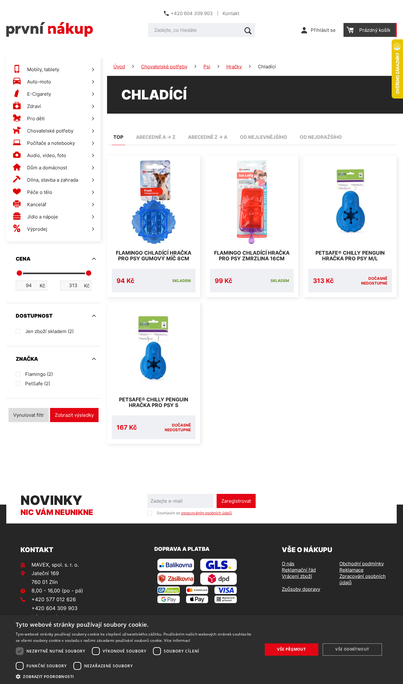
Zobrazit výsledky (74, 415)
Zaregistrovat (236, 501)
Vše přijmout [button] (291, 649)
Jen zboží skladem (49, 331)
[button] (135, 676)
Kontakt (231, 13)
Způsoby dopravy (301, 589)
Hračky (234, 67)
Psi (206, 67)
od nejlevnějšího (263, 137)
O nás (288, 564)
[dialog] (201, 649)
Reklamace (351, 570)
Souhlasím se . (195, 513)
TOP (118, 137)
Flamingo (39, 374)
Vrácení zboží (297, 576)
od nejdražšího (321, 137)
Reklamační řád (299, 570)
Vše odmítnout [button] (352, 649)
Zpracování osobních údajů (362, 579)
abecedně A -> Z (155, 137)
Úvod (119, 67)
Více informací (177, 640)
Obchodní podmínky (361, 564)
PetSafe (37, 383)
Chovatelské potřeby (164, 67)
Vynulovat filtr (28, 415)
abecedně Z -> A (207, 137)
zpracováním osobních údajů (206, 513)
